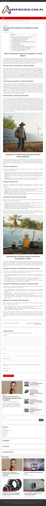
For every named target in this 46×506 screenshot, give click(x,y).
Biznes (4, 429)
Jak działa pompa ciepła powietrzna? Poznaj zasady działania (36, 402)
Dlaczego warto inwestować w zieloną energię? (20, 38)
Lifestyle (5, 25)
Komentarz (5, 335)
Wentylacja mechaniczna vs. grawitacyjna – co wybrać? (36, 411)
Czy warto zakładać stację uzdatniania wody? (36, 384)
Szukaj (4, 417)
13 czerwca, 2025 (33, 404)
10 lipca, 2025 (32, 396)
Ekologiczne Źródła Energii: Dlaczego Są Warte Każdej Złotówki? (22, 41)
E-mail (4, 353)
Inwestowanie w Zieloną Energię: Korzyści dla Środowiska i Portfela (23, 46)
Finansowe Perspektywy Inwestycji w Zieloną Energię (21, 49)
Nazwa (4, 348)
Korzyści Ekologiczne (16, 43)
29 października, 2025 (6, 401)
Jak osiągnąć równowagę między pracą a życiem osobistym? (34, 324)
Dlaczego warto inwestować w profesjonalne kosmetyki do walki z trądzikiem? (12, 398)
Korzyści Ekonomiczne (16, 44)
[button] (34, 35)
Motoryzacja (5, 433)
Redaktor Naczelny (14, 401)
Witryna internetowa (6, 358)
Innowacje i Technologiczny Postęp (18, 45)
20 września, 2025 (33, 386)
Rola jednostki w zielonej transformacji (19, 40)
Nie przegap (5, 457)
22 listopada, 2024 (6, 32)
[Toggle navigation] (3, 18)
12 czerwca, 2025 (33, 413)
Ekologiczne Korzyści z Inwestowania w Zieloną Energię (22, 47)
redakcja (11, 32)
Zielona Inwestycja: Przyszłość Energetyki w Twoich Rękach (22, 36)
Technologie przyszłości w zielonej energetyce (20, 39)
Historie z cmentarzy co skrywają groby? (12, 323)
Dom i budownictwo (33, 382)
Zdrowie (4, 395)
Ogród (4, 434)
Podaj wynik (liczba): (6, 368)
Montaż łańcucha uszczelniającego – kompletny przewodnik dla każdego (36, 392)
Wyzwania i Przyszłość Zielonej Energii (19, 50)
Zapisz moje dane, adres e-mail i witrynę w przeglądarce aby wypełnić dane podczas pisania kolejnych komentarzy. (22, 365)
